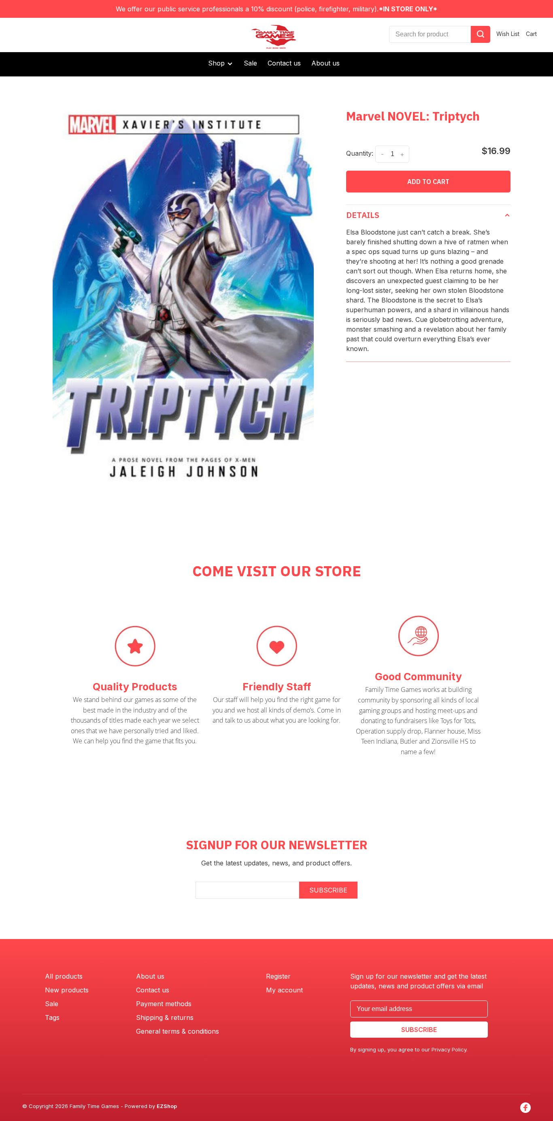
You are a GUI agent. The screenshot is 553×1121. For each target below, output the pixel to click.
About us (325, 63)
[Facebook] (525, 1107)
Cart (531, 33)
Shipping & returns (165, 1017)
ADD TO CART (428, 182)
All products (64, 976)
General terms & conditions (177, 1031)
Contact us (284, 63)
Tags (52, 1017)
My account (284, 990)
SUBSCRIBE (328, 890)
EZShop (167, 1106)
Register (278, 976)
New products (67, 990)
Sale (250, 63)
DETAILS (362, 214)
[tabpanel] (183, 292)
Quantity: (359, 153)
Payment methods (163, 1004)
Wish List (507, 33)
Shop (217, 63)
